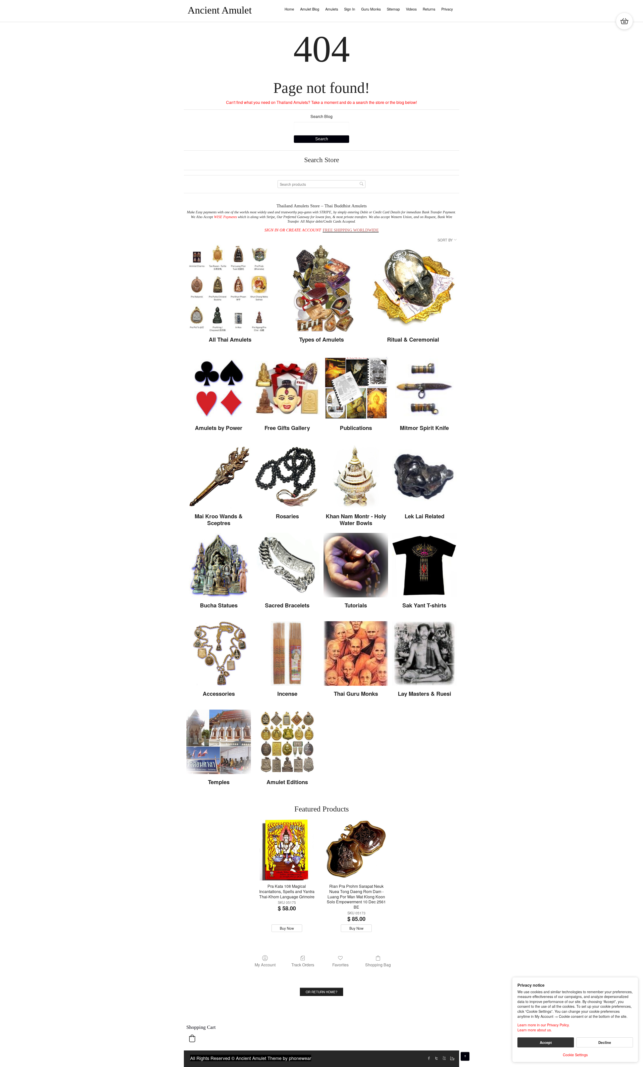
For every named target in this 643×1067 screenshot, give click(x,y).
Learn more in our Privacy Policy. (543, 1025)
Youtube (444, 1058)
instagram (451, 1058)
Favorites (340, 964)
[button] (192, 1038)
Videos (411, 9)
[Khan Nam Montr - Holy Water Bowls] (356, 476)
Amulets (331, 9)
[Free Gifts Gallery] (287, 388)
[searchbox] (321, 184)
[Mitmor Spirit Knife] (424, 388)
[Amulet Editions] (287, 742)
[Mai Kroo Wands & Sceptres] (218, 476)
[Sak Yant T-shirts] (424, 565)
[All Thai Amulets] (230, 288)
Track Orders (302, 964)
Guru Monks (371, 9)
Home (289, 9)
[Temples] (218, 742)
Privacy (447, 9)
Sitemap (393, 9)
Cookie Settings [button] (575, 1054)
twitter (436, 1058)
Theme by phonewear (289, 1058)
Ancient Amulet (220, 10)
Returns (429, 9)
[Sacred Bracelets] (287, 565)
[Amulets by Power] (218, 388)
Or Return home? (321, 991)
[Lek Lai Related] (424, 476)
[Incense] (287, 653)
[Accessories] (218, 653)
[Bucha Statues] (218, 565)
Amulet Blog (309, 9)
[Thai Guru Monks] (356, 653)
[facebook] (429, 1058)
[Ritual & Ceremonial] (413, 288)
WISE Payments (225, 217)
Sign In (349, 9)
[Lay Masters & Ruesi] (424, 653)
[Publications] (356, 388)
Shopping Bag (378, 964)
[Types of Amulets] (321, 288)
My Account (265, 964)
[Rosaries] (287, 476)
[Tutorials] (356, 565)
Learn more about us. (534, 1030)
